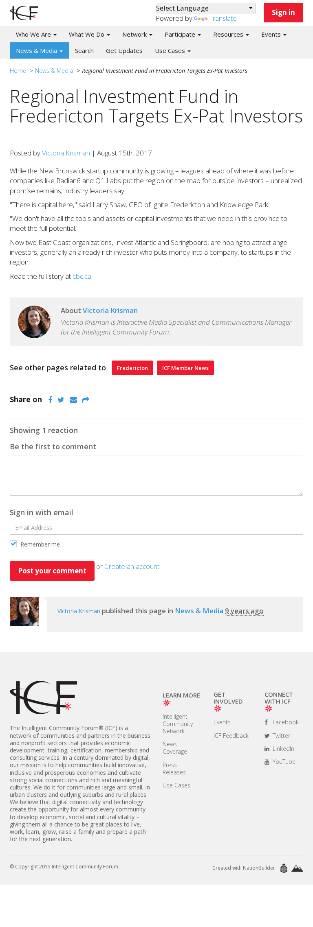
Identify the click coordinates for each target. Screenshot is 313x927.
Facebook (285, 722)
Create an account (131, 566)
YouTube (283, 761)
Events (222, 722)
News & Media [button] (37, 50)
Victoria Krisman (66, 152)
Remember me (39, 544)
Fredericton (132, 368)
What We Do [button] (87, 34)
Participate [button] (181, 34)
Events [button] (271, 34)
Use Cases (176, 785)
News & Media (54, 70)
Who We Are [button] (34, 34)
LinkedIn (282, 748)
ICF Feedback (231, 735)
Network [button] (135, 34)
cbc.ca (82, 276)
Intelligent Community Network (178, 724)
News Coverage (175, 747)
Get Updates (124, 50)
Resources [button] (229, 34)
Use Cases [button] (171, 50)
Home (18, 70)
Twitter (280, 735)
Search (84, 50)
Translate (223, 18)
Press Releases (174, 768)
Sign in (283, 12)
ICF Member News (185, 368)
